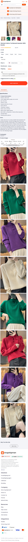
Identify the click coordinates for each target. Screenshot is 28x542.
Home (2, 17)
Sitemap (17, 540)
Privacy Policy (11, 540)
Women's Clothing (7, 17)
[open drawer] (26, 1)
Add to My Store (14, 83)
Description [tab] (4, 89)
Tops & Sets (13, 17)
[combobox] (13, 63)
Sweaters (18, 17)
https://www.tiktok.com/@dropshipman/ (2, 470)
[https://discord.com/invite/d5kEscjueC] (4, 470)
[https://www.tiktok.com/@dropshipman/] (2, 470)
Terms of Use (4, 540)
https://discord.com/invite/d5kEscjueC (4, 470)
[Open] (21, 63)
